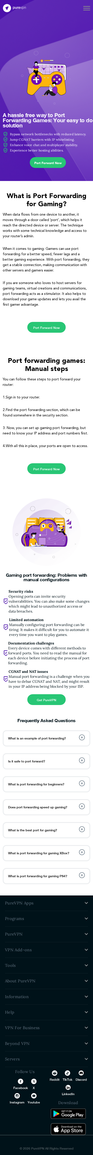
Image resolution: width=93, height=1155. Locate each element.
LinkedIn (68, 1094)
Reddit (55, 1079)
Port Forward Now (48, 163)
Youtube (34, 1102)
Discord (81, 1079)
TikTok (67, 1079)
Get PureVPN (46, 700)
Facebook (20, 1088)
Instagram (17, 1102)
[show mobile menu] (86, 8)
